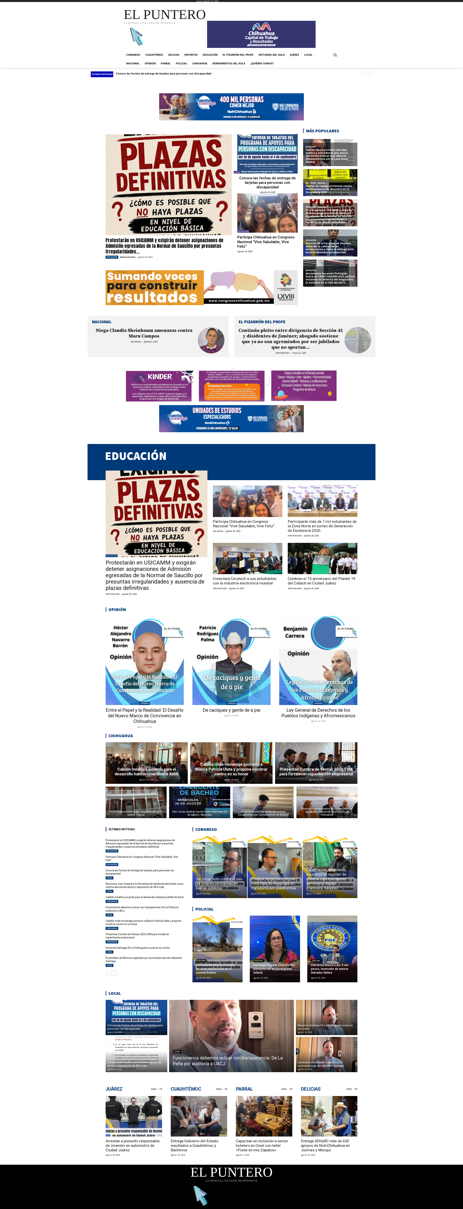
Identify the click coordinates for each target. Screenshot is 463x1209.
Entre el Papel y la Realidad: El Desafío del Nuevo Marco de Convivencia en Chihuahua (145, 715)
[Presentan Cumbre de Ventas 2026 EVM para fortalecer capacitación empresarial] (316, 763)
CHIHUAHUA (112, 901)
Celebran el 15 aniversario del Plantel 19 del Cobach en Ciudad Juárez (321, 580)
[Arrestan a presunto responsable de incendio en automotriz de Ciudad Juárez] (134, 1116)
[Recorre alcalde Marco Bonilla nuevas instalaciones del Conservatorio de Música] (263, 802)
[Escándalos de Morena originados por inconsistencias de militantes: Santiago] (327, 1054)
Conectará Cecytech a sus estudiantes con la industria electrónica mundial (245, 580)
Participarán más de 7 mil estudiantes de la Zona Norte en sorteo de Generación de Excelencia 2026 (322, 526)
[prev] (364, 74)
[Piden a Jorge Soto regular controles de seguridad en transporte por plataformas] (275, 867)
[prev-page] (108, 973)
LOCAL (237, 172)
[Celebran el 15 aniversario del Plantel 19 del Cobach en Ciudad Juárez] (322, 558)
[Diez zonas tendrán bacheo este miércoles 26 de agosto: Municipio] (199, 802)
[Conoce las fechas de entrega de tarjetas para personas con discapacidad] (267, 154)
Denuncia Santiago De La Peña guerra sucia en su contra (138, 947)
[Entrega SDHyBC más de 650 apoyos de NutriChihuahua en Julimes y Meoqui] (329, 1116)
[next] (370, 74)
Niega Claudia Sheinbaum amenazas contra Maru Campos (144, 333)
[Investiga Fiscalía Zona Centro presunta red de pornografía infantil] (275, 949)
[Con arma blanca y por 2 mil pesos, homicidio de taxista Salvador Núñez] (332, 949)
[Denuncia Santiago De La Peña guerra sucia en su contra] (327, 1017)
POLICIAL (201, 961)
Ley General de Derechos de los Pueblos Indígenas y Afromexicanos (318, 712)
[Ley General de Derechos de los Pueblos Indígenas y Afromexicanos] (318, 660)
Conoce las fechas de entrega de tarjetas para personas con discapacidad (267, 182)
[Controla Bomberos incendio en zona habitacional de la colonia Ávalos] (217, 949)
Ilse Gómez (136, 341)
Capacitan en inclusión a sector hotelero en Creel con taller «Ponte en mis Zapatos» (262, 1145)
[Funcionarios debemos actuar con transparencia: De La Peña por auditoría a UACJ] (231, 1036)
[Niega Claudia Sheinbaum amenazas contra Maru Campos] (211, 340)
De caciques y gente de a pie (231, 710)
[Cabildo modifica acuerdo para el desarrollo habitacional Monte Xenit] (147, 763)
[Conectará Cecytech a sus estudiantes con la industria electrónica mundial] (248, 558)
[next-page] (113, 973)
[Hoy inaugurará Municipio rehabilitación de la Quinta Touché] (136, 802)
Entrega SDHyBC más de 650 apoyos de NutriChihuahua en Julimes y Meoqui (325, 1145)
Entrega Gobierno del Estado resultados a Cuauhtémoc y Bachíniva (194, 1145)
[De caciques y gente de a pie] (231, 660)
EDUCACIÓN (112, 257)
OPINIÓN (145, 703)
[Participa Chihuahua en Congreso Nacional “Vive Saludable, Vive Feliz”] (267, 213)
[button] (335, 54)
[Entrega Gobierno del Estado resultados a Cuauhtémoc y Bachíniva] (199, 1116)
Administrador (127, 257)
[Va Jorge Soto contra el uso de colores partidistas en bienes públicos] (219, 867)
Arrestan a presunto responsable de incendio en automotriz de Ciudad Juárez (133, 1145)
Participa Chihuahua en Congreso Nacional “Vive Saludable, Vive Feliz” (265, 241)
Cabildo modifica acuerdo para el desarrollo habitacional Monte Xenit (160, 73)
